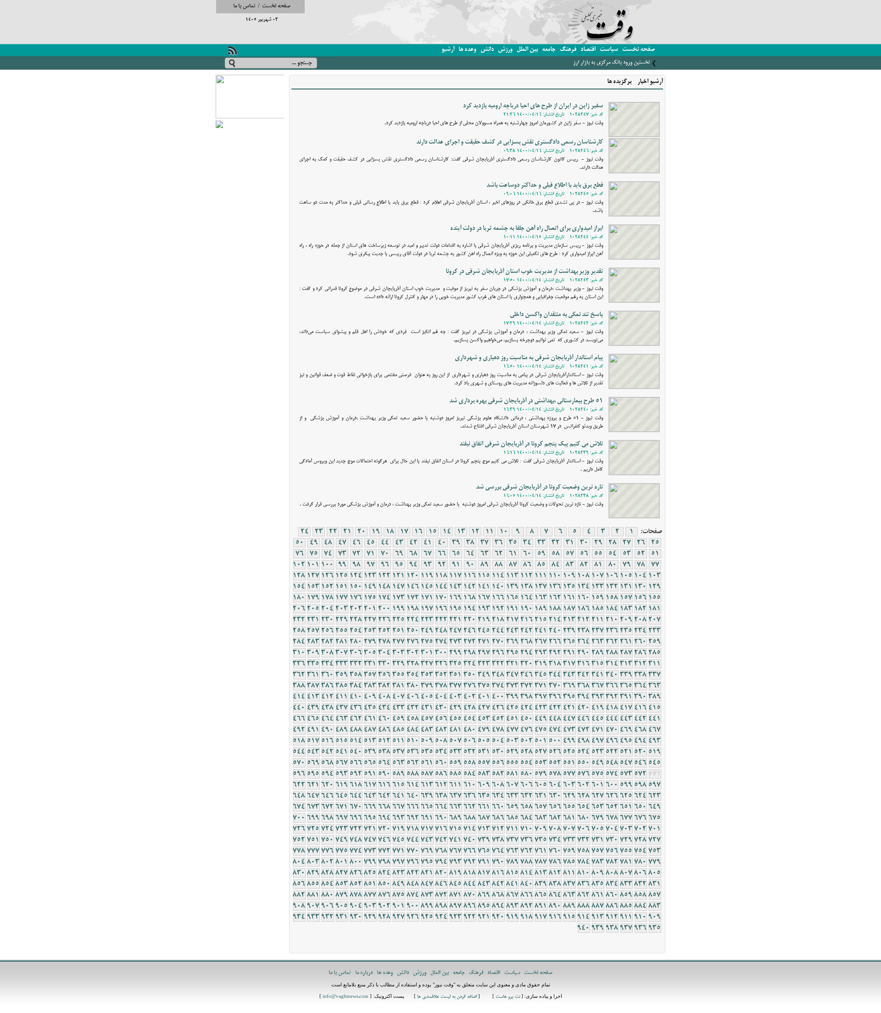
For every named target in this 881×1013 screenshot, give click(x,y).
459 (399, 719)
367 (598, 686)
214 (555, 619)
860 (612, 895)
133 (598, 586)
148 (384, 586)
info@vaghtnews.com (345, 997)
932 (328, 917)
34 (527, 542)
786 (555, 862)
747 (370, 840)
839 (541, 884)
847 (427, 884)
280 (356, 642)
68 (413, 553)
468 (641, 730)
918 (527, 917)
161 (569, 597)
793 (456, 862)
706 (584, 829)
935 (655, 928)
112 (527, 575)
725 (313, 829)
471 (598, 730)
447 (569, 719)
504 (498, 741)
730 (612, 840)
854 (328, 884)
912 (612, 917)
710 (527, 829)
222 (441, 619)
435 (370, 708)
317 (569, 664)
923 (456, 917)
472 (584, 730)
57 (570, 553)
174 (384, 597)
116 (470, 575)
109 (569, 575)
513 (370, 741)
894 (498, 906)
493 (655, 741)
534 (441, 752)
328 (413, 664)
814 (527, 873)
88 (499, 564)
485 (399, 730)
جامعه (549, 49)
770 (413, 851)
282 (328, 642)
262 (612, 642)
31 (570, 542)
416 (641, 708)
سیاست (609, 49)
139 (513, 586)
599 (626, 785)
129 (655, 586)
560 (441, 763)
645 (342, 796)
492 (299, 730)
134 (584, 586)
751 (313, 840)
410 (356, 697)
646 (328, 796)
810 (584, 873)
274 (441, 642)
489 (342, 730)
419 (598, 708)
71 (371, 553)
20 (361, 531)
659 (513, 807)
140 (498, 586)
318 (555, 664)
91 (456, 564)
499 (569, 741)
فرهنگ (568, 49)
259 (655, 642)
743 (427, 840)
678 (612, 818)
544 (299, 752)
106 (612, 575)
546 (641, 763)
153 (313, 586)
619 (342, 785)
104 (641, 575)
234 (641, 631)
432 (413, 708)
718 (413, 829)
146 (413, 586)
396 (555, 697)
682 (555, 818)
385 (342, 686)
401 (484, 697)
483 (427, 730)
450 (527, 719)
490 (328, 730)
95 (399, 564)
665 (427, 807)
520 (641, 752)
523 (598, 752)
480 (470, 730)
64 (470, 553)
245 (484, 631)
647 (313, 796)
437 (342, 708)
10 (504, 531)
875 (399, 895)
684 (527, 818)
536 (413, 752)
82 (584, 564)
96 (385, 564)
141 (484, 586)
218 (498, 619)
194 (470, 608)
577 (569, 774)
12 (475, 531)
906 (328, 906)
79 (627, 564)
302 (413, 653)
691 (427, 818)
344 (555, 675)
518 (299, 741)
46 (356, 542)
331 (370, 664)
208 (641, 619)
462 (356, 719)
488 (356, 730)
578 (555, 774)
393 (598, 697)
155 (655, 597)
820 (441, 873)
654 (584, 807)
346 (527, 675)
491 (313, 730)
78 (641, 564)
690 (441, 818)
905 (342, 906)
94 (413, 564)
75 (314, 553)
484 (413, 730)
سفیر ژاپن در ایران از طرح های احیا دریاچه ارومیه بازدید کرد (533, 106)
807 (626, 873)
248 (441, 631)
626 (612, 796)
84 (556, 564)
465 (313, 719)
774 (356, 851)
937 (626, 928)
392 (612, 697)
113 (513, 575)
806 (641, 873)
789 (513, 862)
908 (299, 906)
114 (498, 575)
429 (456, 708)
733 (569, 840)
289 (598, 653)
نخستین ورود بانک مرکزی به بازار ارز (611, 63)
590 (384, 774)
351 (456, 675)
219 (484, 619)
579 (541, 774)
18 (390, 531)
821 (427, 873)
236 (612, 631)
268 (527, 642)
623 (655, 796)
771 (399, 851)
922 (470, 917)
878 (356, 895)
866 (527, 895)
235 (626, 631)
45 (371, 542)
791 (484, 862)
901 (399, 906)
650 (641, 807)
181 (655, 608)
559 (456, 763)
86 (527, 564)
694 (384, 818)
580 (527, 774)
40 (442, 542)
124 (356, 575)
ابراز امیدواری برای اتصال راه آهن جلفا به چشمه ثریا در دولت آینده (526, 228)
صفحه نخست (276, 6)
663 (456, 807)
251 (399, 631)
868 (498, 895)
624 (641, 796)
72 (356, 553)
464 (328, 719)
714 (470, 829)
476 (527, 730)
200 (384, 608)
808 (612, 873)
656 (555, 807)
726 (299, 829)
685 (513, 818)
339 (626, 675)
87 (513, 564)
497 (598, 741)
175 (370, 597)
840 (527, 884)
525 (569, 752)
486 (384, 730)
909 (655, 917)
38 (470, 542)
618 (356, 785)
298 (470, 653)
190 (527, 608)
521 (626, 752)
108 (584, 575)
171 (427, 597)
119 (427, 575)
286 (641, 653)
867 (513, 895)
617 (370, 785)
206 (299, 608)
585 (456, 774)
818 (470, 873)
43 (399, 542)
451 (513, 719)
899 (427, 906)
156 (641, 597)
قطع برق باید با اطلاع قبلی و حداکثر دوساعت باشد (544, 185)
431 (427, 708)
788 (527, 862)
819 (456, 873)
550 (584, 763)
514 (356, 741)
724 (328, 829)
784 (584, 862)
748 (356, 840)
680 (584, 818)
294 (527, 653)
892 (527, 906)
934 (299, 917)
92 (442, 564)
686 (498, 818)
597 (655, 785)
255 (342, 631)
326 (441, 664)
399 (513, 697)
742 (441, 840)
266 (555, 642)
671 (342, 807)
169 (456, 597)
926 (413, 917)
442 (641, 719)
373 (513, 686)
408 (384, 697)
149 (370, 586)
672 (328, 807)
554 (527, 763)
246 (470, 631)
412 (328, 697)
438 (328, 708)
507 (456, 741)
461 (370, 719)
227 (370, 619)
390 (641, 697)
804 (299, 862)
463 (342, 719)
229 (342, 619)
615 (399, 785)
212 (584, 619)
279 (370, 642)
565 (370, 763)
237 (598, 631)
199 (399, 608)
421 (569, 708)
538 (384, 752)
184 (612, 608)
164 (527, 597)
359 (342, 675)
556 (498, 763)
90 (470, 564)
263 (598, 642)
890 (555, 906)
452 (498, 719)
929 (370, 917)
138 (527, 586)
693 (399, 818)
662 (470, 807)
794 (441, 862)
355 (399, 675)
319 (541, 664)
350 (470, 675)
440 (299, 708)
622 (299, 785)
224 (413, 619)
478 (498, 730)
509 (427, 741)
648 (299, 796)
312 (641, 664)
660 (498, 807)
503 (513, 741)
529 (513, 752)
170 (441, 597)
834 (612, 884)
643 (370, 796)
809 (598, 873)
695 (370, 818)
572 (641, 774)
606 (527, 785)
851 (370, 884)
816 (498, 873)
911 (626, 917)
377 (456, 686)
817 (484, 873)
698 (328, 818)
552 (555, 763)
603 (569, 785)
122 (384, 575)
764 (498, 851)
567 (342, 763)
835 (598, 884)
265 (569, 642)
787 (541, 862)
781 (626, 862)
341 (598, 675)
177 (342, 597)
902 (384, 906)
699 (313, 818)
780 (641, 862)
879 (342, 895)
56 (584, 553)
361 (313, 675)
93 (428, 564)
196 (441, 608)
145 (427, 586)
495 (626, 741)
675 (655, 818)
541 (342, 752)
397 (541, 697)
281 (342, 642)
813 (541, 873)
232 (299, 619)
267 (541, 642)
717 (427, 829)
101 (313, 564)
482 (441, 730)
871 (456, 895)
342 (584, 675)
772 (384, 851)
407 (399, 697)
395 (569, 697)
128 (299, 575)
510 (413, 741)
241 (541, 631)
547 (626, 763)
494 (641, 741)
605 (541, 785)
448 (555, 719)
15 (433, 531)
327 (427, 664)
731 (598, 840)
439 (313, 708)
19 (376, 531)
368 (584, 686)
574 (612, 774)
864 (555, 895)
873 (427, 895)
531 (484, 752)
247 (456, 631)
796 (413, 862)
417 (626, 708)
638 (441, 796)
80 (612, 564)
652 (612, 807)
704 (612, 829)
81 (598, 564)
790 (498, 862)
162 (555, 597)
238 (584, 631)
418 (612, 708)
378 (441, 686)
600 (612, 785)
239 (569, 631)
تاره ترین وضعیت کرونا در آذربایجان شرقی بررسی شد (539, 487)
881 (313, 895)
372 (527, 686)
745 (399, 840)
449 (541, 719)
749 (342, 840)
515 (342, 741)
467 (655, 730)
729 (626, 840)
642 (384, 796)
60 (527, 553)
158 (612, 597)
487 (370, 730)
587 (427, 774)
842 (498, 884)
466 (299, 719)
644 (356, 796)
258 (299, 631)
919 (513, 917)
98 (356, 564)
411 (342, 697)
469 (626, 730)
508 (441, 741)
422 (555, 708)
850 (384, 884)
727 (655, 840)
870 (470, 895)
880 (328, 895)
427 (484, 708)
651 (626, 807)
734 (555, 840)
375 (484, 686)
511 (399, 741)
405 (427, 697)
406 (413, 697)
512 (384, 741)
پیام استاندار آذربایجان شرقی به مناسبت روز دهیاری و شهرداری (529, 358)
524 (584, 752)
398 (527, 697)
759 (569, 851)
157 (626, 597)
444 (612, 719)
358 (356, 675)
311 (655, 664)
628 (584, 796)
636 (470, 796)
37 (484, 542)
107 (598, 575)
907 (313, 906)
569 (313, 763)
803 (313, 862)
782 (612, 862)
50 (300, 542)
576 (584, 774)
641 (399, 796)
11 (489, 531)
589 (399, 774)
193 (484, 608)
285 (655, 653)
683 (541, 818)
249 (427, 631)
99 (342, 564)
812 (555, 873)
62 (499, 553)
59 (541, 553)
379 (427, 686)
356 (384, 675)
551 (569, 763)
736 (527, 840)
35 (513, 542)
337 (655, 675)
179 (313, 597)
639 (427, 796)
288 (612, 653)
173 (399, 597)
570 (299, 763)
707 (569, 829)
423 (541, 708)
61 (513, 553)
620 (328, 785)
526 (555, 752)
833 (626, 884)
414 (299, 697)
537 (399, 752)
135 (569, 586)
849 (399, 884)
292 (555, 653)
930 (356, 917)
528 (527, 752)
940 (584, 928)
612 (441, 785)
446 (584, 719)
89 (484, 564)
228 (356, 619)
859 (626, 895)
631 (541, 796)
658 (527, 807)
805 (655, 873)
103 (655, 575)
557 (484, 763)
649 (655, 807)
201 (370, 608)
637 (456, 796)
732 (584, 840)
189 (541, 608)
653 (598, 807)
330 (384, 664)
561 (427, 763)
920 (498, 917)
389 (655, 697)
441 (655, 719)
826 (356, 873)
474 (555, 730)
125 (342, 575)
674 (299, 807)
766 (470, 851)
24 (305, 531)
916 (555, 917)
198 (413, 608)
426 (498, 708)
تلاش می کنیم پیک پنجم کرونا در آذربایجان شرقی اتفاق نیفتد (531, 444)
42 (413, 542)
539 (370, 752)
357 (370, 675)
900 (413, 906)
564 (384, 763)
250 (413, 631)
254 (356, 631)
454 (470, 719)
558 (470, 763)
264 (584, 642)
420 (584, 708)
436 (356, 708)
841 (513, 884)
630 (555, 796)
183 (626, 608)
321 (513, 664)
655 (569, 807)
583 (484, 774)
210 (612, 619)
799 (370, 862)
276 (413, 642)
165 (513, 597)
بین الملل (527, 49)
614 (413, 785)
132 (612, 586)
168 (470, 597)
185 (598, 608)
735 (541, 840)
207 (655, 619)
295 (513, 653)
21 (347, 531)
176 (356, 597)
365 (626, 686)
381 (399, 686)
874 (413, 895)
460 (384, 719)
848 (413, 884)
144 (441, 586)
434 (384, 708)
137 (541, 586)
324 (470, 664)
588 (413, 774)
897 (456, 906)
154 (299, 586)
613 (427, 785)
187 (569, 608)
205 (313, 608)
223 (427, 619)
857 (655, 895)
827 (342, 873)
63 (484, 553)
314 (612, 664)
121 (399, 575)
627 (598, 796)
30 (584, 542)
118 (441, 575)
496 (612, 741)
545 (655, 763)
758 (584, 851)
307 (342, 653)
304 (384, 653)
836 (584, 884)
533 (456, 752)
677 (626, 818)
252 (384, 631)
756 (612, 851)
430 (441, 708)
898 (441, 906)
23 (319, 531)
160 (584, 597)
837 (569, 884)
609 (484, 785)
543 (313, 752)
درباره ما (364, 973)
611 (456, 785)
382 (384, 686)
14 (447, 531)
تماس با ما (244, 6)
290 (584, 653)
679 (598, 818)
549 (598, 763)
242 (527, 631)
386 (328, 686)
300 (441, 653)
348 (498, 675)
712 (498, 829)
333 (342, 664)
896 (470, 906)
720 (384, 829)
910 (641, 917)
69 (399, 553)
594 (328, 774)
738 (498, 840)
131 (626, 586)
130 (641, 586)
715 (456, 829)
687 (484, 818)
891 (541, 906)
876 (384, 895)
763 (513, 851)
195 (456, 608)
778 (299, 851)
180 (299, 597)
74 (328, 553)
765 (484, 851)
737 (513, 840)
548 (612, 763)
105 (626, 575)
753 (655, 851)
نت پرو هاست (508, 997)
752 (299, 840)
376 (470, 686)
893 (513, 906)
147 (399, 586)
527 (541, 752)
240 (555, 631)
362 (299, 675)
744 (413, 840)
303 (399, 653)
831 (655, 884)
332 (356, 664)
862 (584, 895)
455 (456, 719)
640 (413, 796)
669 (370, 807)
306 (356, 653)
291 (569, 653)
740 (470, 840)
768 (441, 851)
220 (470, 619)
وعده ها (467, 49)
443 (626, 719)
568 (328, 763)
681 (569, 818)
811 (569, 873)
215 (541, 619)
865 (541, 895)
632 (527, 796)
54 (612, 553)
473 (569, 730)
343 (569, 675)
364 (641, 686)
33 (541, 542)
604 (555, 785)
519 (655, 752)
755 (626, 851)
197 (427, 608)
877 (370, 895)
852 (356, 884)
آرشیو (447, 49)
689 (456, 818)
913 (598, 917)
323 (484, 664)
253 (370, 631)
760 (555, 851)
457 (427, 719)
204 (328, 608)
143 (456, 586)
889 (569, 906)
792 (470, 862)
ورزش (505, 49)
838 (555, 884)
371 (541, 686)
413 (313, 697)
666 (413, 807)
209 (626, 619)
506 (470, 741)
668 (384, 807)
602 (584, 785)
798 (384, 862)
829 (313, 873)
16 (418, 531)
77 (655, 564)
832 (641, 884)
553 (541, 763)
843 (484, 884)
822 (413, 873)
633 (513, 796)
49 (314, 542)
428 (470, 708)
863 (569, 895)
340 (612, 675)
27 (627, 542)
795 (427, 862)
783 (598, 862)
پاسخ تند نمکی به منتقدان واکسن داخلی (556, 315)
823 (399, 873)
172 (413, 597)
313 (626, 664)
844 (470, 884)
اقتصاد (588, 49)
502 (527, 741)
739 (484, 840)
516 (328, 741)
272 (470, 642)
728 (641, 840)
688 (470, 818)
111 (541, 575)
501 (541, 741)
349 (484, 675)
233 (655, 631)
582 (498, 774)
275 (427, 642)
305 (370, 653)
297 (484, 653)
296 (498, 653)
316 (584, 664)
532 (470, 752)
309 (313, 653)
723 (342, 829)
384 (356, 686)
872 (441, 895)
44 (385, 542)
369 (569, 686)
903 (370, 906)
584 (470, 774)
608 (498, 785)
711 (513, 829)
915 (569, 917)
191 (513, 608)
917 (541, 917)
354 (413, 675)
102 (299, 564)
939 (598, 928)
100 (328, 564)
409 (370, 697)
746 (384, 840)
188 (555, 608)
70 (385, 553)
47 (342, 542)
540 (356, 752)
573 (626, 774)
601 (598, 785)
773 (370, 851)
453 (484, 719)
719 (399, 829)
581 (513, 774)
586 (441, 774)
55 (598, 553)
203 (342, 608)
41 (428, 542)
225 (399, 619)
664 (441, 807)
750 (328, 840)
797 (399, 862)
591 (370, 774)
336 (299, 664)
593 (342, 774)
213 (569, 619)
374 (498, 686)
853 (342, 884)
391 (626, 697)
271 (484, 642)
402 (470, 697)
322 (498, 664)
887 (598, 906)
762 (527, 851)
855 (313, 884)
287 (626, 653)
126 (328, 575)
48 (328, 542)
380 (413, 686)
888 (584, 906)
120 (413, 575)
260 (641, 642)
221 (456, 619)
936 (641, 928)
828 (328, 873)
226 (384, 619)
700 (299, 818)
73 (342, 553)
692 (413, 818)
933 (313, 917)
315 (598, 664)
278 (384, 642)
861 (598, 895)
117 (456, 575)
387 (313, 686)
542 (328, 752)
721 (370, 829)
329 (399, 664)
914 (584, 917)
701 (655, 829)
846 (441, 884)
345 (541, 675)
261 (626, 642)
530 (498, 752)
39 (456, 542)
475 (541, 730)
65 (456, 553)
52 (641, 553)
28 (612, 542)
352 (441, 675)
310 (299, 653)
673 (313, 807)
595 (313, 774)
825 (370, 873)
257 (313, 631)
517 (313, 741)
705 (598, 829)
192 (498, 608)
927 (399, 917)
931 (342, 917)
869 (484, 895)
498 (584, 741)
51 (655, 553)
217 (513, 619)
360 (328, 675)
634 (498, 796)
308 (328, 653)
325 (456, 664)
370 (555, 686)
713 (484, 829)
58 (556, 553)
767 (456, 851)
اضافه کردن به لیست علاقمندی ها (447, 997)
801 (342, 862)
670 (356, 807)
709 (541, 829)
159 (598, 597)
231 (313, 619)
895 (484, 906)
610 (470, 785)
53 (627, 553)
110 (555, 575)
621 (313, 785)
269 (513, 642)
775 (342, 851)
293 (541, 653)
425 (513, 708)
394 (584, 697)
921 (484, 917)
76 (300, 553)
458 (413, 719)
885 (626, 906)
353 (427, 675)
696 (356, 818)
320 (527, 664)
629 (569, 796)
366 (612, 686)
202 (356, 608)
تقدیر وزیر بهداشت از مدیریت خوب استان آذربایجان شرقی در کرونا (524, 271)
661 (484, 807)
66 (442, 553)
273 (456, 642)
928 (384, 917)
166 (498, 597)
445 (598, 719)
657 (541, 807)
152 (328, 586)
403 (456, 697)
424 (527, 708)
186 (584, 608)
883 (655, 906)
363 (655, 686)
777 (313, 851)
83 (570, 564)
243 (513, 631)
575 (598, 774)
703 (626, 829)
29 (598, 542)
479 (484, 730)
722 (356, 829)
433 (399, 708)
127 (313, 575)
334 (328, 664)
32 (556, 542)
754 (641, 851)
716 (441, 829)
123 (370, 575)
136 (555, 586)
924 (441, 917)
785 (569, 862)
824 (384, 873)
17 (404, 531)
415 (655, 708)
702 (641, 829)
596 (299, 774)
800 (356, 862)
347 (513, 675)
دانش (487, 49)
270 (498, 642)
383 (370, 686)
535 (427, 752)
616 (384, 785)
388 (299, 686)
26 (641, 542)
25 (655, 542)
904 (356, 906)
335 (313, 664)
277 (399, 642)
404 (441, 697)
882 (299, 895)
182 (641, 608)
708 (555, 829)
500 (555, 741)
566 (356, 763)
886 (612, 906)
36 (499, 542)
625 (626, 796)
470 (612, 730)
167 (484, 597)
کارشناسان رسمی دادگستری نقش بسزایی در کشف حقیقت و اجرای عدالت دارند (509, 142)
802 (328, 862)
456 (441, 719)
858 (641, 895)
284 (299, 642)
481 (456, 730)
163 (541, 597)
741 (456, 840)
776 (328, 851)
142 (470, 586)
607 (513, 785)
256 (328, 631)
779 (655, 862)
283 (313, 642)
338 (641, 675)
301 (427, 653)
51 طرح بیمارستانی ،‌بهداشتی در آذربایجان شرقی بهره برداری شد (526, 401)
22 (333, 531)
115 (484, 575)
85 (541, 564)
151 (342, 586)
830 (299, 873)
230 (328, 619)
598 (641, 785)
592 (356, 774)
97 (371, 564)
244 (498, 631)
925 (427, 917)
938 (612, 928)
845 (456, 884)
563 (399, 763)
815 (513, 873)
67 (428, 553)
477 (513, 730)
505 (484, 741)
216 (527, 619)
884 (641, 906)
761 (541, 851)
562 (413, 763)
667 (399, 807)
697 (342, 818)
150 (356, 586)
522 (612, 752)
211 (598, 619)
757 (598, 851)
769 (427, 851)
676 (641, 818)
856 (299, 884)
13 (461, 531)
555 (513, 763)
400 (498, 697)
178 (328, 597)
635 (484, 796)
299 (456, 653)
